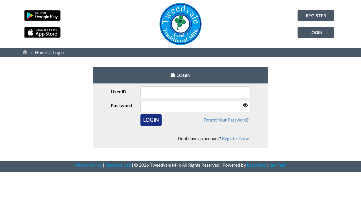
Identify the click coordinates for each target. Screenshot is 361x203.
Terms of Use (118, 164)
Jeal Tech (278, 164)
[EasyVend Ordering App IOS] (72, 32)
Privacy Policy (88, 164)
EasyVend (256, 164)
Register (316, 15)
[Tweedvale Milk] (180, 24)
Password (121, 105)
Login (315, 32)
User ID (118, 91)
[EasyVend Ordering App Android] (72, 15)
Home (41, 52)
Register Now (235, 138)
